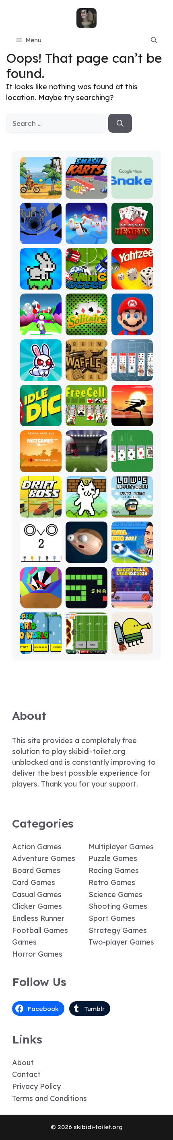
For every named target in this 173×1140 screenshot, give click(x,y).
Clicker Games (37, 906)
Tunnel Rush (40, 599)
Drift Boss (41, 512)
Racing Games (114, 870)
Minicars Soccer (86, 280)
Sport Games (112, 918)
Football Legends (132, 553)
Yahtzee (132, 284)
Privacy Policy (36, 1086)
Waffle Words (86, 371)
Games (24, 942)
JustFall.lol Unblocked (86, 234)
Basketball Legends (132, 599)
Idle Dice (41, 420)
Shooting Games (118, 906)
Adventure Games (43, 858)
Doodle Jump (132, 644)
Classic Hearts (132, 234)
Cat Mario (86, 512)
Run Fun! (40, 329)
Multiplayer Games (121, 846)
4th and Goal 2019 (86, 462)
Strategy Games (118, 930)
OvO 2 (41, 557)
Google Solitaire (132, 462)
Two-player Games (121, 942)
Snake (86, 602)
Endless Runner (38, 918)
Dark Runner (132, 416)
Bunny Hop (41, 284)
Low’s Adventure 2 (131, 504)
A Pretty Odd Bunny (41, 371)
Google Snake (132, 189)
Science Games (115, 894)
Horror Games (37, 954)
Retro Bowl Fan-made (86, 644)
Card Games (33, 882)
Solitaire (86, 329)
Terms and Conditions (49, 1098)
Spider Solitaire (132, 371)
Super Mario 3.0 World (41, 641)
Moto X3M (41, 193)
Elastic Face (86, 553)
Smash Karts (86, 189)
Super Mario (132, 325)
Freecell (86, 420)
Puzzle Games (113, 858)
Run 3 (40, 238)
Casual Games (37, 894)
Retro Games (112, 882)
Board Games (36, 870)
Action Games (37, 846)
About (23, 1062)
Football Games (40, 930)
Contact (26, 1074)
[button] (154, 40)
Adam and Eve (41, 462)
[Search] (120, 123)
